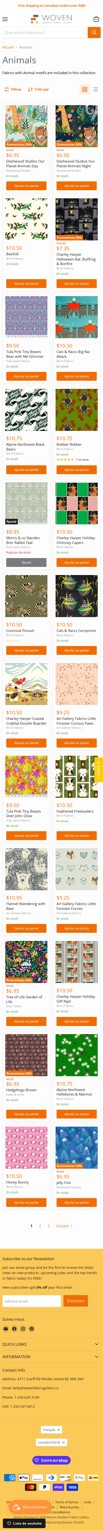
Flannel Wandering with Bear (25, 906)
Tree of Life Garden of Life (24, 999)
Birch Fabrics (14, 258)
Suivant (62, 1225)
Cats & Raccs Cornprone (76, 630)
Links (87, 1502)
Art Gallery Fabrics (69, 728)
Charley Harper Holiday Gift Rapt (76, 999)
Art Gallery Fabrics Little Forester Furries (76, 906)
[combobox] (45, 32)
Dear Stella (13, 1006)
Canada (49, 1442)
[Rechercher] (94, 32)
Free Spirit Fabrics (18, 361)
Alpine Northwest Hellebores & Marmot (74, 1092)
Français (49, 1430)
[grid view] (85, 89)
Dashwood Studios (18, 170)
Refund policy (69, 1507)
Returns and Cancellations (51, 1512)
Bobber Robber (69, 444)
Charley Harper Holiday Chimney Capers (76, 540)
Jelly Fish (64, 1182)
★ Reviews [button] (99, 769)
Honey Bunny (17, 1182)
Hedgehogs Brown (21, 1089)
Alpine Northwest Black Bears (25, 446)
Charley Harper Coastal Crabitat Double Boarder (26, 721)
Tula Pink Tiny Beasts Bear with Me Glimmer (25, 354)
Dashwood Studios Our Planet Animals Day (25, 163)
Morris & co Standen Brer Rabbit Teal (23, 540)
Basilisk (12, 253)
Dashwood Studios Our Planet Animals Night (76, 163)
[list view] (95, 89)
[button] (96, 19)
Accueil (8, 47)
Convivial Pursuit (20, 630)
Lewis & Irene (15, 1094)
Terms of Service (67, 1502)
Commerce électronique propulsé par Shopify (51, 1522)
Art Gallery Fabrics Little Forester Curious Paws (76, 721)
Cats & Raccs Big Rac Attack (73, 354)
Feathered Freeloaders (75, 811)
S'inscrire (75, 1300)
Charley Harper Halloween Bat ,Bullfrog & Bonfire (76, 259)
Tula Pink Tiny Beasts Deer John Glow (23, 813)
